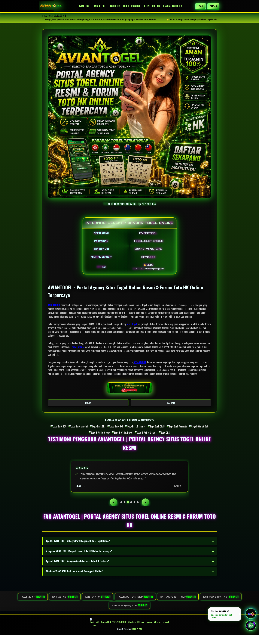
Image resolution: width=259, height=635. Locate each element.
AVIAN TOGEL (100, 6)
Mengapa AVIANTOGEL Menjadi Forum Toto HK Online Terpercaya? (79, 551)
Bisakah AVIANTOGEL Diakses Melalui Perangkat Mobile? (74, 571)
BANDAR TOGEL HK (172, 6)
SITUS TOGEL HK (151, 6)
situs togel (132, 324)
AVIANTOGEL (85, 6)
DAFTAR (213, 6)
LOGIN (200, 6)
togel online (78, 347)
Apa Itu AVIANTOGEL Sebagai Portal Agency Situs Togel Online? (78, 541)
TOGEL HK (115, 6)
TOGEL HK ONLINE (131, 6)
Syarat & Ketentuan (124, 628)
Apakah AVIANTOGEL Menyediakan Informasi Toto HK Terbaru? (77, 561)
